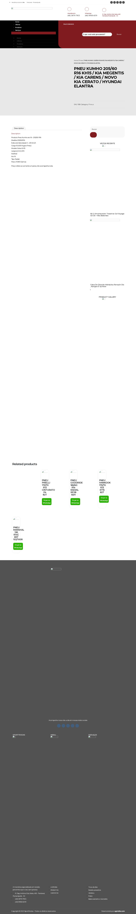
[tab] (19, 128)
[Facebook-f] (68, 726)
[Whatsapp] (59, 726)
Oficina (17, 25)
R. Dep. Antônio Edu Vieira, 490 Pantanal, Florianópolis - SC (111, 15)
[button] (33, 33)
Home (17, 22)
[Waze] (72, 726)
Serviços (18, 30)
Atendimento (71, 13)
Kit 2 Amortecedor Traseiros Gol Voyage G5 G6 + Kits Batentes (107, 215)
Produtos (18, 27)
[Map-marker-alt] (123, 2)
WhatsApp (88, 13)
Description (19, 128)
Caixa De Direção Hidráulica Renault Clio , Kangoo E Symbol (107, 286)
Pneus (81, 60)
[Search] (93, 135)
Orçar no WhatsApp (47, 501)
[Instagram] (111, 2)
